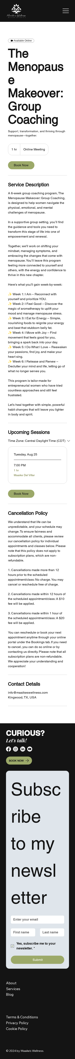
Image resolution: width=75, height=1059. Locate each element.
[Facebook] (8, 749)
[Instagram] (15, 749)
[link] (21, 165)
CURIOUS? (25, 733)
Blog (10, 994)
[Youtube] (29, 749)
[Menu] (66, 11)
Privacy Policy (18, 1023)
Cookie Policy (17, 1028)
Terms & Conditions (22, 1017)
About (11, 983)
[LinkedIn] (22, 749)
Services (13, 988)
